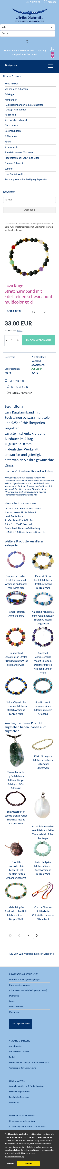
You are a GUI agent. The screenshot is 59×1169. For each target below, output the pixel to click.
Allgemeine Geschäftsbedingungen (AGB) (28, 990)
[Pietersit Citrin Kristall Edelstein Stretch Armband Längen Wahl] (42, 560)
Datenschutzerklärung (19, 985)
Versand (19, 331)
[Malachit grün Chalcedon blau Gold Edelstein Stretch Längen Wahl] (16, 891)
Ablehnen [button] (10, 1164)
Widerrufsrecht (16, 1007)
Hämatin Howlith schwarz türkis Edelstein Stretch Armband (43, 708)
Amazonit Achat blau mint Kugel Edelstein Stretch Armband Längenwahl (43, 618)
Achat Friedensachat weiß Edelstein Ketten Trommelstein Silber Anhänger (42, 832)
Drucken (19, 387)
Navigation (11, 65)
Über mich (14, 1012)
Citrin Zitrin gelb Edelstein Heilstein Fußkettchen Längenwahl (43, 762)
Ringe (8, 142)
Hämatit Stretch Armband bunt (16, 614)
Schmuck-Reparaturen (19, 1092)
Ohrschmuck (11, 125)
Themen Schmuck (14, 163)
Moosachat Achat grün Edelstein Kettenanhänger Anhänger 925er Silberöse (16, 780)
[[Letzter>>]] (37, 935)
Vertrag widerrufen (21, 1024)
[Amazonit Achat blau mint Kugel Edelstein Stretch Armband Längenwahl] (42, 598)
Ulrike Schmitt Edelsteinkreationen (23, 508)
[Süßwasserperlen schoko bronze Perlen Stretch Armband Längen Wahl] (16, 798)
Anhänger (10, 94)
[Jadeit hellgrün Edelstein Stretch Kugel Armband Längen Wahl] (42, 849)
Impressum (14, 996)
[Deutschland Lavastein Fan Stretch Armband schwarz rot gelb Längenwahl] (16, 637)
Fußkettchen (11, 136)
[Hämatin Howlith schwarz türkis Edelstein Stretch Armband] (42, 686)
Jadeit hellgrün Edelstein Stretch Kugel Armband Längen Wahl (43, 868)
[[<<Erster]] (10, 935)
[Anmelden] (52, 49)
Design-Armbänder (16, 109)
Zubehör (9, 169)
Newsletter (35, 2)
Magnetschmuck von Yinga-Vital (22, 158)
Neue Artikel (11, 83)
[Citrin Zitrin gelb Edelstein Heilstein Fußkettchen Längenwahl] (42, 743)
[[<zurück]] (19, 935)
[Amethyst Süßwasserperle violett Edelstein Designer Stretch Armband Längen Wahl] (42, 637)
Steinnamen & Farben (16, 89)
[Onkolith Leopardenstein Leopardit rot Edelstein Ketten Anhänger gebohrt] (16, 849)
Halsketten (10, 115)
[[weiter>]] (28, 935)
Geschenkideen (13, 131)
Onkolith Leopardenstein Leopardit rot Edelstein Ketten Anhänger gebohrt (16, 870)
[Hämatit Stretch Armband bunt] (16, 598)
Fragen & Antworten (21, 393)
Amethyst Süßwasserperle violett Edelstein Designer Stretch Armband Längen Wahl (43, 663)
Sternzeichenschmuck (16, 120)
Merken (16, 381)
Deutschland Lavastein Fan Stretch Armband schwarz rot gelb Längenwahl (16, 659)
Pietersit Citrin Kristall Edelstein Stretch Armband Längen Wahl (43, 582)
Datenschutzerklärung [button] (14, 1157)
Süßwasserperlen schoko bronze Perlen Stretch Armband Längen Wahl (16, 818)
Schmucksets (11, 147)
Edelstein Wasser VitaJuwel (19, 152)
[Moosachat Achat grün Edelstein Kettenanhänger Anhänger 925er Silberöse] (16, 751)
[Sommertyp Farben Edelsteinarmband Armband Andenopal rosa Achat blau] (16, 560)
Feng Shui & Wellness (16, 174)
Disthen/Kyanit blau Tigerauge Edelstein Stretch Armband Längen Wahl (16, 708)
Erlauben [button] (28, 1164)
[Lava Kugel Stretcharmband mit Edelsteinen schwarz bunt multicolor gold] (29, 257)
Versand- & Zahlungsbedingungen (24, 980)
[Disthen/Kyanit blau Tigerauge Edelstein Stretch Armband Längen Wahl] (16, 686)
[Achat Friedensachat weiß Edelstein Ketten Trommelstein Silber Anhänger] (42, 806)
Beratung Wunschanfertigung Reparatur (26, 179)
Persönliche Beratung (19, 1097)
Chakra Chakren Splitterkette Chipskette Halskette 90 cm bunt (43, 913)
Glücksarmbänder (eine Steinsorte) (24, 105)
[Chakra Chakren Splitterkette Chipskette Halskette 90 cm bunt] (42, 891)
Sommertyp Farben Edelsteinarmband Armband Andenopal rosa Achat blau (16, 582)
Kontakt (51, 2)
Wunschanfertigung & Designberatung (27, 1086)
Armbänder (11, 100)
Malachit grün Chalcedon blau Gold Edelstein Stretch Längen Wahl (16, 913)
